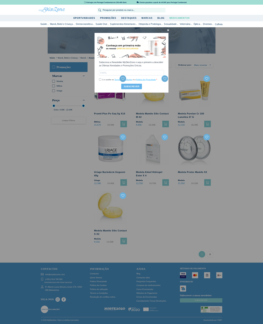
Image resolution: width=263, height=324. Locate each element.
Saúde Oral (101, 24)
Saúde (43, 24)
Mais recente (200, 65)
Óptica (197, 24)
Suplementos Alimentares (122, 24)
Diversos (207, 24)
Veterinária (185, 24)
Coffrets (219, 24)
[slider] (53, 105)
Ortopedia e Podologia (150, 24)
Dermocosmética (84, 24)
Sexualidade (170, 24)
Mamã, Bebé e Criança (61, 24)
